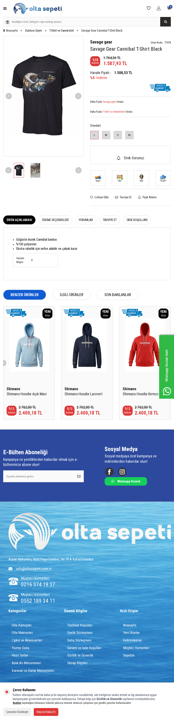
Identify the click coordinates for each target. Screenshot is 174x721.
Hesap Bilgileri (77, 663)
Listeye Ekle (101, 197)
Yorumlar (86, 220)
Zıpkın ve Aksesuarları (27, 640)
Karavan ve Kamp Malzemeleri (33, 670)
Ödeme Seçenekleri (55, 220)
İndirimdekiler (132, 640)
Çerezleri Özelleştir (17, 712)
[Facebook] (109, 472)
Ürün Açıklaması (19, 220)
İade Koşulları (137, 220)
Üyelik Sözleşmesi (80, 632)
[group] (43, 96)
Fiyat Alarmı (149, 197)
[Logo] (89, 532)
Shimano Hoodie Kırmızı (141, 394)
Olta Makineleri (22, 632)
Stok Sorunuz (134, 158)
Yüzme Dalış (20, 648)
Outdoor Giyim (33, 30)
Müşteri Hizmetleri (136, 648)
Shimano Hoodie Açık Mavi (27, 394)
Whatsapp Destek (128, 481)
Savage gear (101, 42)
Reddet (17, 702)
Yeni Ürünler (131, 632)
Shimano (13, 389)
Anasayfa (12, 30)
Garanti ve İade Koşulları (84, 648)
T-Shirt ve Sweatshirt (61, 30)
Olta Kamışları (22, 625)
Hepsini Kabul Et (46, 712)
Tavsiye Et (125, 197)
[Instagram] (122, 472)
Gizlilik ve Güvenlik (80, 655)
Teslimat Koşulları (80, 625)
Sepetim (129, 655)
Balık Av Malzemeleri (26, 663)
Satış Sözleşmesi (79, 640)
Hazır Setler (20, 655)
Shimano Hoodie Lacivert (83, 394)
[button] (9, 96)
